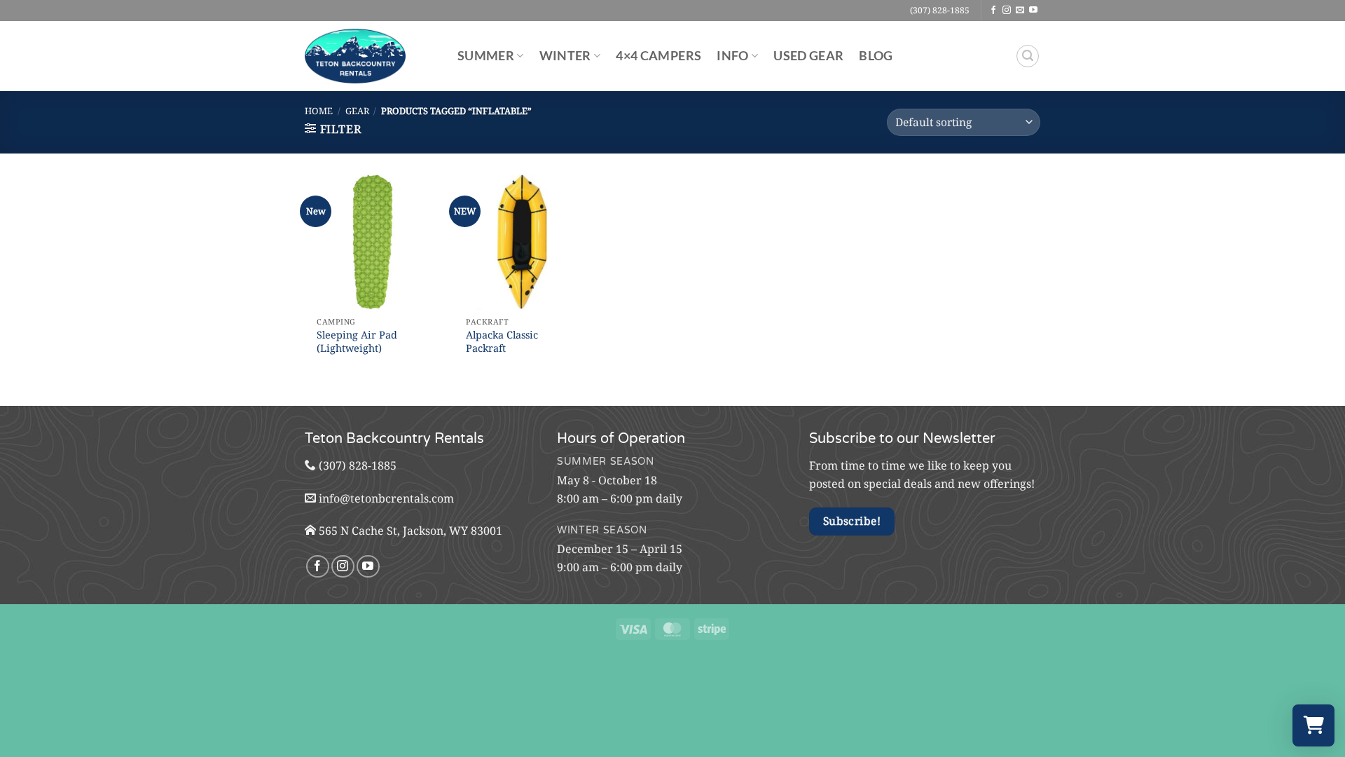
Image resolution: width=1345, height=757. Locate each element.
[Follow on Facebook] (993, 10)
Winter (565, 55)
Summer (485, 55)
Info (732, 55)
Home (319, 110)
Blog (875, 55)
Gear (357, 110)
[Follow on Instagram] (1006, 10)
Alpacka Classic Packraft (502, 342)
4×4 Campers (658, 55)
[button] (1027, 56)
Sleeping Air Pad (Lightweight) (357, 342)
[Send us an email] (1020, 10)
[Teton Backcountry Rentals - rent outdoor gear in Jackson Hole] (370, 56)
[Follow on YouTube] (1033, 10)
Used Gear (808, 55)
